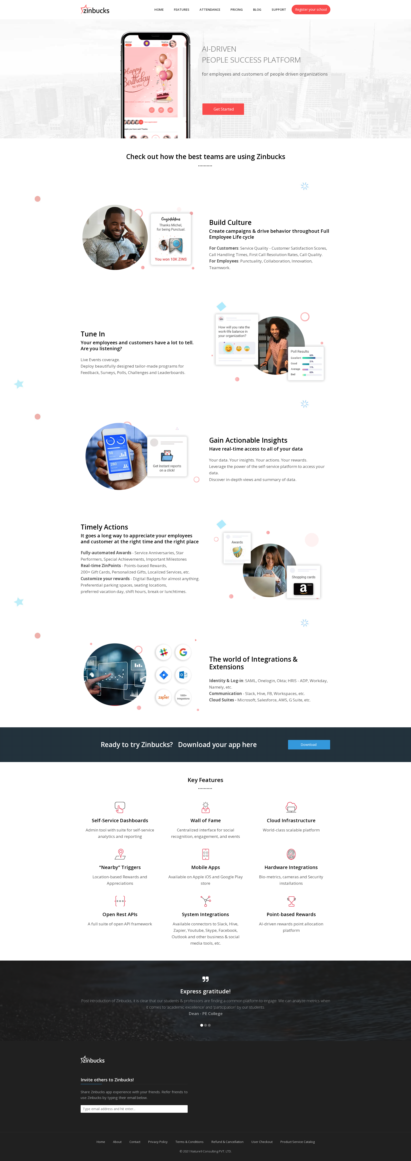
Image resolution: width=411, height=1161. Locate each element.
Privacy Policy (158, 1142)
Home (159, 9)
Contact (134, 1142)
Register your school (311, 9)
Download (309, 744)
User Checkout (262, 1142)
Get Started (223, 109)
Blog (257, 9)
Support (279, 9)
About (117, 1142)
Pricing (236, 9)
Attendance (210, 9)
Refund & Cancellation (227, 1142)
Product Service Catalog (297, 1142)
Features (181, 9)
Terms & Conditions (190, 1142)
